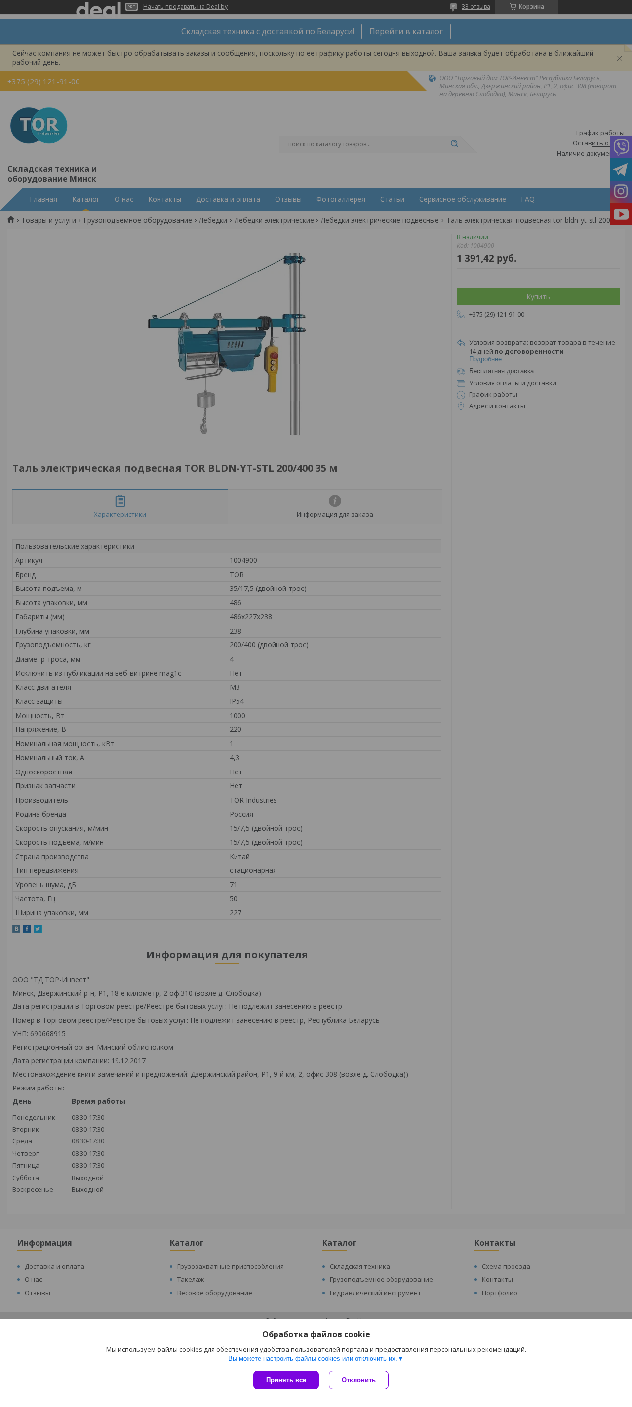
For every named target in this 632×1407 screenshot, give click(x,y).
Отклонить (359, 1380)
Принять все (286, 1380)
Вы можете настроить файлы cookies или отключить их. (312, 1358)
